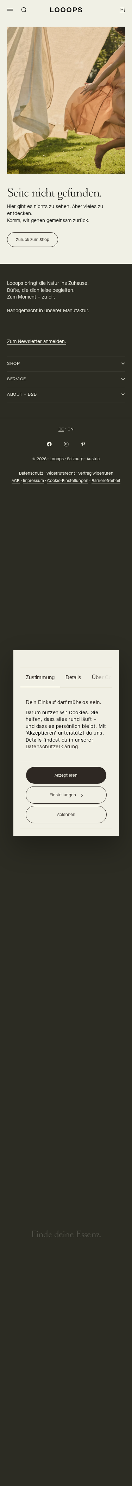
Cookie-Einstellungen (67, 480)
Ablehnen (66, 814)
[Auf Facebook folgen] (49, 444)
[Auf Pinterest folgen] (83, 444)
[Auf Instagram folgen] (66, 444)
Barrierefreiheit (106, 480)
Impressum (33, 480)
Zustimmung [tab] (40, 677)
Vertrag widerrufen (95, 473)
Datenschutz (31, 473)
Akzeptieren (66, 775)
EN (71, 429)
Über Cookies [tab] (108, 677)
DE (61, 429)
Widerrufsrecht (60, 473)
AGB (16, 480)
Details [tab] (73, 677)
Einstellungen (63, 795)
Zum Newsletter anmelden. (36, 341)
